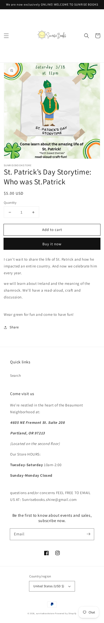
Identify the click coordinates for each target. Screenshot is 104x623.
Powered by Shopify (65, 613)
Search (15, 375)
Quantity (10, 202)
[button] (6, 35)
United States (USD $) (48, 586)
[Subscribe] (88, 534)
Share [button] (14, 327)
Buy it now (52, 243)
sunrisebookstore (45, 613)
